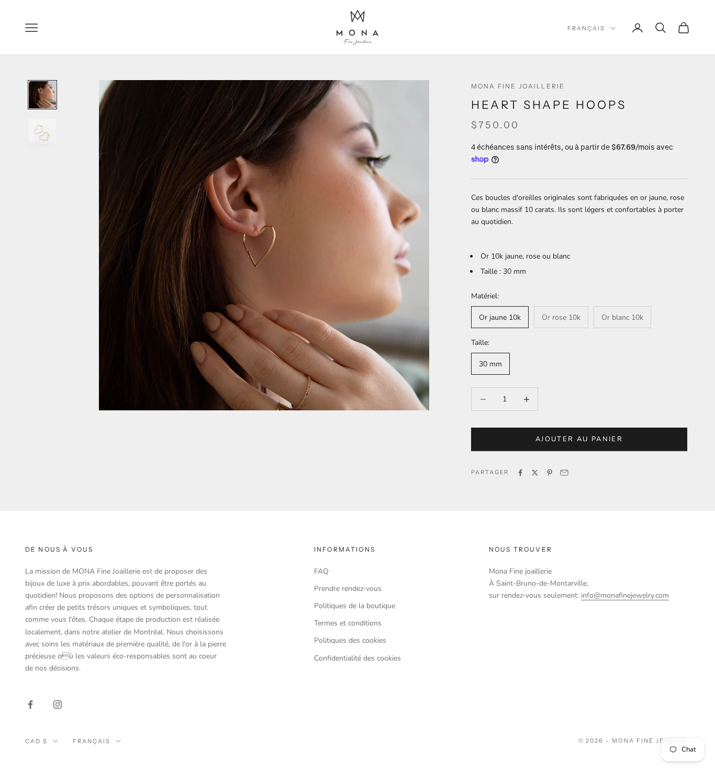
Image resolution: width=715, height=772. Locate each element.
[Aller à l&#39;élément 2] (42, 132)
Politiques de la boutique (354, 606)
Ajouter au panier (579, 439)
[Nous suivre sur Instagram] (57, 704)
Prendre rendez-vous (348, 589)
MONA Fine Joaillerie (518, 86)
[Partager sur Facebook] (520, 472)
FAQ (321, 571)
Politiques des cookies (350, 640)
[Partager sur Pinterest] (549, 472)
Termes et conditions (348, 623)
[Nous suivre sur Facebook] (30, 704)
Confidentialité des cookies (357, 658)
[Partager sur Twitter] (535, 472)
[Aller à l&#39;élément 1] (42, 94)
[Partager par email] (564, 472)
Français (586, 28)
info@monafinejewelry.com (625, 595)
